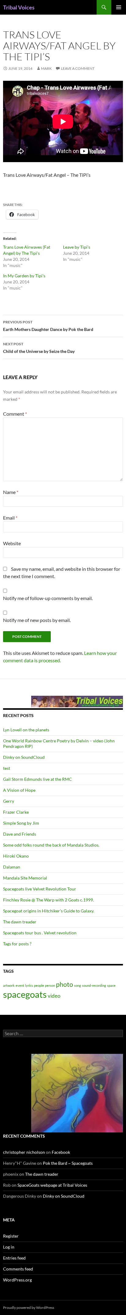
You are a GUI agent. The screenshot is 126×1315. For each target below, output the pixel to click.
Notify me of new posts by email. (37, 620)
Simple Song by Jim (21, 823)
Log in (8, 1246)
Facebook (61, 1152)
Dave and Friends (19, 834)
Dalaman (11, 866)
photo (64, 984)
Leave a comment (77, 68)
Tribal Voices (19, 7)
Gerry (8, 801)
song (77, 985)
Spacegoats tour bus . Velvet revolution (39, 932)
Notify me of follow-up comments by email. (48, 598)
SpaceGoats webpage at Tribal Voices (52, 1185)
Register (11, 1236)
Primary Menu (118, 7)
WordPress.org (17, 1279)
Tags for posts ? (17, 943)
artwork (9, 985)
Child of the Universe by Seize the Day (39, 348)
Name (10, 492)
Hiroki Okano (16, 855)
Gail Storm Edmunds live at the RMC (37, 779)
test (6, 768)
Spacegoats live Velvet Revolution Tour (39, 888)
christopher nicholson (24, 1152)
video (54, 996)
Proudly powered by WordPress (28, 1307)
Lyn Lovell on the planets (26, 729)
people (39, 985)
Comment (15, 414)
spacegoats (25, 994)
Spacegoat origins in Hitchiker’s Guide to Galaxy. (48, 910)
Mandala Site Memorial (25, 877)
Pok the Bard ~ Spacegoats (68, 1163)
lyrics (29, 985)
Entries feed (14, 1257)
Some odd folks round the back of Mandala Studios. (51, 845)
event (20, 985)
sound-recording (94, 985)
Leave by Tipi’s (76, 247)
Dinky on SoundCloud (24, 757)
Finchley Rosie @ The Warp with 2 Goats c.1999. (48, 899)
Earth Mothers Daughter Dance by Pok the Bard (48, 326)
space (111, 985)
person (50, 985)
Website (12, 543)
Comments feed (18, 1268)
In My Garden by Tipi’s (24, 275)
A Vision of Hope (19, 790)
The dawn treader (19, 921)
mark (46, 68)
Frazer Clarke (16, 812)
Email (10, 518)
